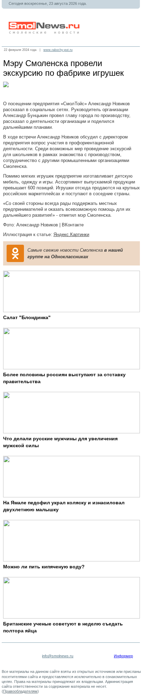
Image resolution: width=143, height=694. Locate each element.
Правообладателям (20, 691)
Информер (123, 656)
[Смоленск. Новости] (45, 32)
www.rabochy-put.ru (58, 50)
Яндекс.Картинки (71, 234)
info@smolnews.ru (57, 656)
